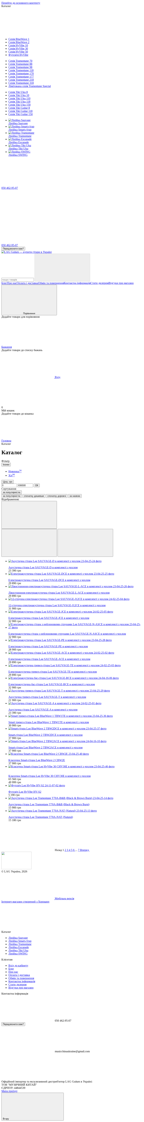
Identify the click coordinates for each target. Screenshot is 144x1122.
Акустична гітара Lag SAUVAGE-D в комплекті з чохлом (43, 567)
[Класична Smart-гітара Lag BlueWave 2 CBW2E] (75, 753)
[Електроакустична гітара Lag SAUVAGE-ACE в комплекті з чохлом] (75, 652)
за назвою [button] (75, 496)
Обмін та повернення (51, 283)
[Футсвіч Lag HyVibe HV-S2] (75, 785)
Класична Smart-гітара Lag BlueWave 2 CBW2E (36, 760)
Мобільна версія (64, 898)
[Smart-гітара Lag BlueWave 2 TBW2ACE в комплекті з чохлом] (75, 741)
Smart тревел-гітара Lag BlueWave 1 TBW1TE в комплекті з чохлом (48, 722)
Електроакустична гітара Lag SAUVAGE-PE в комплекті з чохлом (48, 646)
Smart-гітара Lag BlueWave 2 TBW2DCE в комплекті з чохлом (45, 734)
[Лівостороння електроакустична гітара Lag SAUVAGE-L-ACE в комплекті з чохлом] (75, 586)
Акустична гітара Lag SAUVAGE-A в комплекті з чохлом (42, 709)
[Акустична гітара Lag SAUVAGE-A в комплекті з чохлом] (75, 703)
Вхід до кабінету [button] (18, 965)
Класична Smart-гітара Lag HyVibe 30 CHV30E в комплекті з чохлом (49, 775)
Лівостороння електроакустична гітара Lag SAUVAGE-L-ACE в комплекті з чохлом (59, 592)
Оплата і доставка (27, 283)
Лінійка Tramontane (19, 135)
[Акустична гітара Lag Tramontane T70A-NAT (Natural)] (75, 810)
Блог (4, 283)
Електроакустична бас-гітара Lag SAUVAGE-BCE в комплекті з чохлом (51, 684)
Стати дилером (99, 283)
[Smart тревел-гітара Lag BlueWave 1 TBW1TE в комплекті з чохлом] (75, 716)
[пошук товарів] (62, 268)
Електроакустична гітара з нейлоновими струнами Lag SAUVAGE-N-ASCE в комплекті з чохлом (67, 633)
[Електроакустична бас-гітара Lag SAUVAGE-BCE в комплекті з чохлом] (75, 678)
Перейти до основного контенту (20, 2)
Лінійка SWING (18, 154)
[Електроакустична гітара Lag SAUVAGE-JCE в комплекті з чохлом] (75, 611)
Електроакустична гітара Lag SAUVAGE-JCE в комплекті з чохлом (48, 617)
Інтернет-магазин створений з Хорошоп (25, 901)
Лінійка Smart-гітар (19, 129)
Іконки (6, 464)
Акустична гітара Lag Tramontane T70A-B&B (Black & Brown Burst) (48, 804)
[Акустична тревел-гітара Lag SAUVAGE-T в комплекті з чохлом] (75, 690)
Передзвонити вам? (13, 248)
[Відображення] (29, 515)
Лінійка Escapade (18, 142)
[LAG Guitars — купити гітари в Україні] (16, 868)
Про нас (12, 283)
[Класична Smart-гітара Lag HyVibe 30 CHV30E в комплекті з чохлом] (75, 766)
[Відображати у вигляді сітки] (29, 543)
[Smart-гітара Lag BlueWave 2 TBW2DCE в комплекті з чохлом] (75, 728)
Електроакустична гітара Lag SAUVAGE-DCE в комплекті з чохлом (49, 580)
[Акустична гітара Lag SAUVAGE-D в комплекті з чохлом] (75, 561)
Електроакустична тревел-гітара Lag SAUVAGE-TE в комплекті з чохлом (52, 671)
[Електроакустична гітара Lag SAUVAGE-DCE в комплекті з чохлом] (75, 573)
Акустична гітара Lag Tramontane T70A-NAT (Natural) (40, 817)
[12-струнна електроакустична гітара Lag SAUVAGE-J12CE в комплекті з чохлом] (75, 599)
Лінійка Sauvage (18, 123)
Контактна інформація (77, 283)
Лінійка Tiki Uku (18, 148)
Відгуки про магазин (121, 283)
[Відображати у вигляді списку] (85, 543)
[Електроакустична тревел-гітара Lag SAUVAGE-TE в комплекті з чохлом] (75, 665)
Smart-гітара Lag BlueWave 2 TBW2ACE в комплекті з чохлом (45, 747)
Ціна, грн (7, 481)
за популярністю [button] (11, 496)
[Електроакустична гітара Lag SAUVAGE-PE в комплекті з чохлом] (75, 640)
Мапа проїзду (9, 1091)
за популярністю (11, 492)
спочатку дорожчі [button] (56, 496)
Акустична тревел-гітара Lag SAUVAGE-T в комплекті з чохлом (47, 696)
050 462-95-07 (9, 187)
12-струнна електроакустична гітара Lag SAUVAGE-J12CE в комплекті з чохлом (57, 605)
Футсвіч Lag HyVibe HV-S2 (24, 791)
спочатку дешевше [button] (34, 496)
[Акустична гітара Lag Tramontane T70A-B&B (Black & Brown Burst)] (75, 798)
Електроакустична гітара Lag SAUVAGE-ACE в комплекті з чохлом (49, 659)
